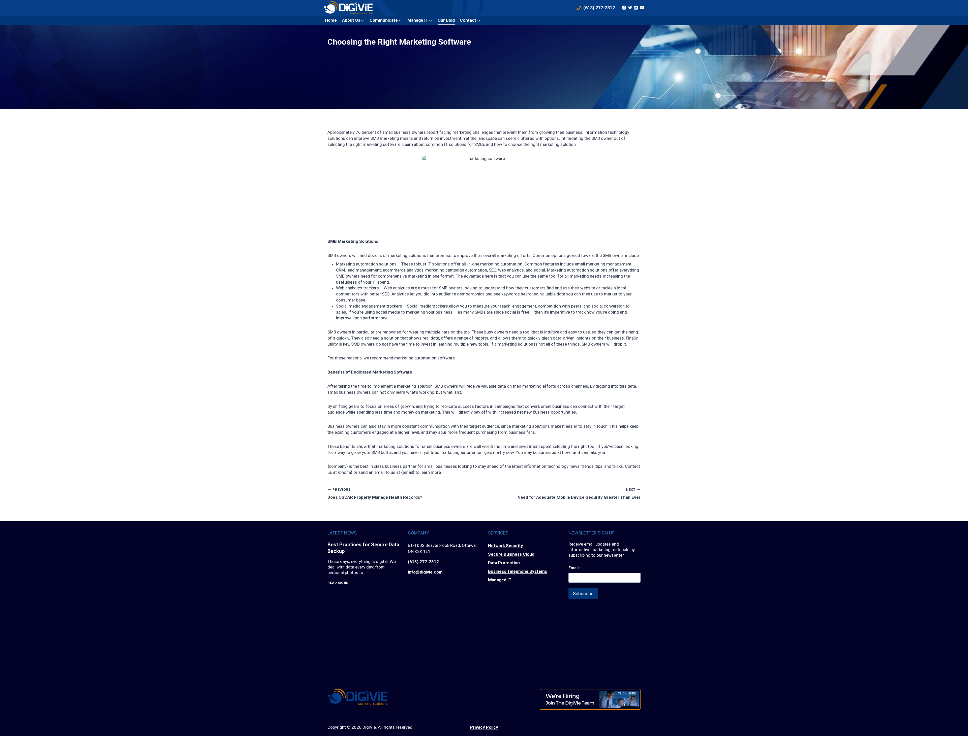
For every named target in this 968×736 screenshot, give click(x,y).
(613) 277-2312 (423, 561)
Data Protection (504, 562)
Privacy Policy (484, 727)
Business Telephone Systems (517, 571)
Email (574, 567)
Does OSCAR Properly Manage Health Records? (374, 493)
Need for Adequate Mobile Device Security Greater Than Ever (579, 493)
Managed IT (499, 579)
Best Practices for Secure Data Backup (363, 548)
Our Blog (446, 20)
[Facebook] (624, 7)
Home (331, 20)
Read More (337, 582)
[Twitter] (629, 7)
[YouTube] (641, 7)
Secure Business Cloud (511, 554)
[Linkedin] (636, 7)
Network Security (505, 545)
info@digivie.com (425, 572)
